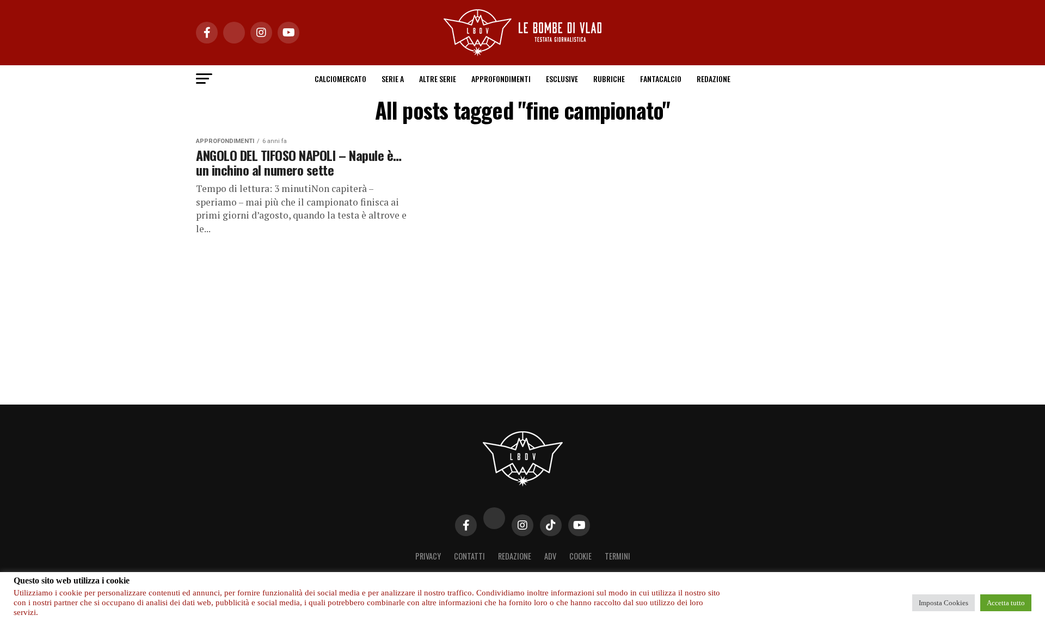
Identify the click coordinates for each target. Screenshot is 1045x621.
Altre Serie (437, 78)
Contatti (469, 556)
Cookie (580, 556)
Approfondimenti (501, 78)
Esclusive (562, 78)
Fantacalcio (660, 78)
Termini (617, 556)
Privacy (428, 556)
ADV (550, 556)
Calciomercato (340, 78)
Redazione (713, 78)
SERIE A (393, 78)
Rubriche (609, 78)
